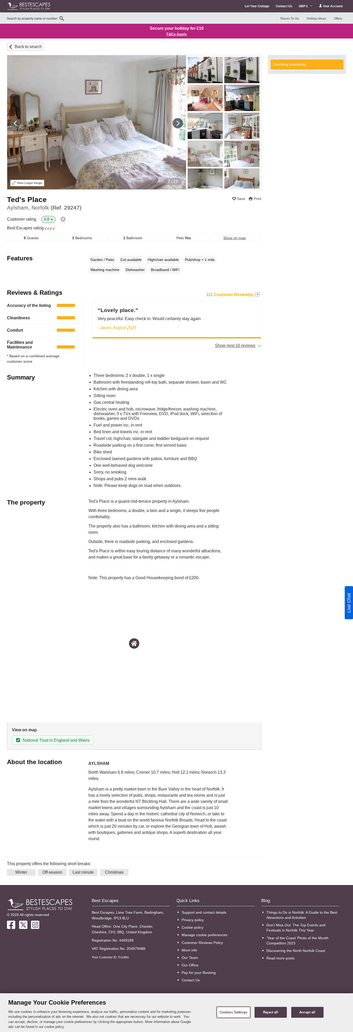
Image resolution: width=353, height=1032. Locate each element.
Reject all (270, 1012)
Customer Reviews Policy (202, 943)
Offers (338, 18)
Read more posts (280, 958)
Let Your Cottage (257, 6)
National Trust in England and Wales (56, 740)
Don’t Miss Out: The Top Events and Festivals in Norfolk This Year (295, 927)
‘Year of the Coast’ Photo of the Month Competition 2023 (297, 940)
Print (257, 199)
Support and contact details (204, 912)
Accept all (307, 1012)
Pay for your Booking (199, 973)
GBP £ (304, 6)
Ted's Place (27, 200)
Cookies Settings (233, 1012)
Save (241, 199)
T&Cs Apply (176, 34)
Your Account (332, 6)
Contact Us (284, 6)
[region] (176, 1012)
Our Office (190, 965)
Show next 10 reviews (235, 345)
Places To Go (289, 18)
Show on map (234, 238)
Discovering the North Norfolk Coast (295, 951)
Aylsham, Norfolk (44, 208)
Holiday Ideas (316, 18)
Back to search (28, 46)
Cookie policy (192, 927)
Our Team (190, 958)
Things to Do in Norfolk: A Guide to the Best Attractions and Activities (301, 915)
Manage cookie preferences (204, 935)
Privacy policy (193, 920)
